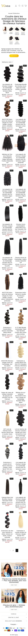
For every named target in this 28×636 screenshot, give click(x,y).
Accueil (10, 13)
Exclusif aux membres (13, 621)
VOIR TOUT (14, 585)
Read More (14, 55)
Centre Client (13, 617)
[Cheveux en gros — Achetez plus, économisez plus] (14, 596)
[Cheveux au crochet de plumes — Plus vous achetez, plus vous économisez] (14, 570)
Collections (16, 13)
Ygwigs (13, 614)
